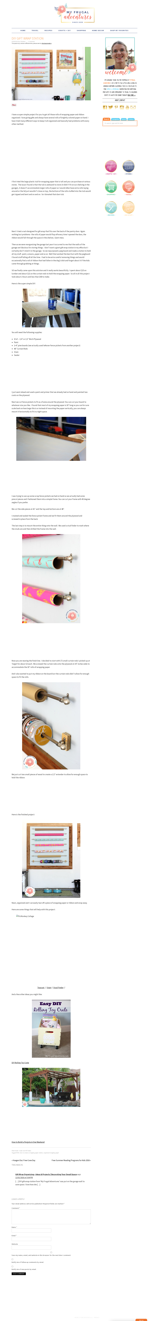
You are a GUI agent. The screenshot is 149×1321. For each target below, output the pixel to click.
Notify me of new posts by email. (24, 1269)
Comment (16, 1208)
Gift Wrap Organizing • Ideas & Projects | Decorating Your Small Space (46, 1174)
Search (106, 119)
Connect (131, 119)
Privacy (96, 1317)
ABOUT (117, 100)
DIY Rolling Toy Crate (20, 1062)
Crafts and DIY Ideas (25, 1151)
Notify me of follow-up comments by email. (28, 1262)
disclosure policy (47, 43)
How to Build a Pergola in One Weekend (28, 1142)
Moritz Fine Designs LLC (84, 1317)
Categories (115, 119)
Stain (49, 987)
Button (124, 119)
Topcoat (41, 987)
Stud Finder (58, 987)
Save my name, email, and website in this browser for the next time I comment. (41, 1255)
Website (15, 1244)
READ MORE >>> (131, 95)
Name (14, 1227)
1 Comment (31, 41)
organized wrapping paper (51, 1153)
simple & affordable (113, 89)
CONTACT (122, 100)
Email (14, 1236)
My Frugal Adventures (74, 11)
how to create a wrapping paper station (31, 1153)
